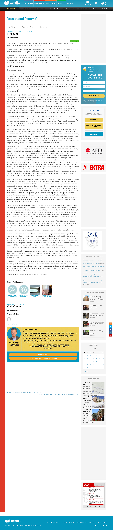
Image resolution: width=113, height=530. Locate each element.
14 (103, 358)
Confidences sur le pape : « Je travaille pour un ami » (96, 306)
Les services (72, 522)
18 (93, 361)
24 (90, 364)
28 (103, 364)
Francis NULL (24, 31)
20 (100, 361)
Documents (61, 3)
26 (96, 364)
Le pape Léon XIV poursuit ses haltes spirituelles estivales (87, 413)
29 (84, 367)
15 (84, 361)
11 (93, 358)
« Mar (84, 371)
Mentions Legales (82, 522)
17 (90, 361)
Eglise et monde (51, 3)
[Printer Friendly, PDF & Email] (74, 41)
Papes (32, 31)
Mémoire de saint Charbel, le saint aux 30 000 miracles (97, 322)
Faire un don (70, 3)
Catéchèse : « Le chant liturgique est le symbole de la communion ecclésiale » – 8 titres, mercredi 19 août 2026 (93, 261)
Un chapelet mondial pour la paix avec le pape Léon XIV (97, 314)
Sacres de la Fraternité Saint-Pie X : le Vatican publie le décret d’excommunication (97, 298)
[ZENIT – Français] (13, 3)
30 (87, 367)
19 (96, 361)
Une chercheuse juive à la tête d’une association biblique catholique (57, 9)
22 (84, 364)
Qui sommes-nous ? (53, 522)
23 (87, 364)
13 (100, 358)
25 (93, 364)
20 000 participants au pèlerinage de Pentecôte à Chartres (96, 332)
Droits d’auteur (92, 522)
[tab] (88, 485)
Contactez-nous (102, 522)
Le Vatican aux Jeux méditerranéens (92, 270)
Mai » (88, 371)
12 (96, 358)
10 (90, 358)
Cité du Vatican (39, 3)
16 (87, 361)
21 (103, 361)
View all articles (12, 324)
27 (100, 364)
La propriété (63, 522)
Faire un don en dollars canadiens (43, 358)
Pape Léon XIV (28, 3)
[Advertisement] (43, 376)
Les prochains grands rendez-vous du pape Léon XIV (87, 400)
